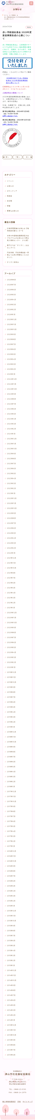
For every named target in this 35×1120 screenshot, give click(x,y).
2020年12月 (12, 613)
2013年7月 (11, 1050)
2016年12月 (11, 851)
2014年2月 (11, 1015)
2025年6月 (11, 349)
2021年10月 (11, 568)
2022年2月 (11, 548)
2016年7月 (11, 876)
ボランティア (12, 191)
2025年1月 (11, 374)
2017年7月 (11, 816)
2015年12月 (11, 911)
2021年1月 (11, 608)
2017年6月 (11, 821)
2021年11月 (11, 563)
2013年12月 (11, 1025)
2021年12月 (11, 558)
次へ (27, 157)
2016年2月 (11, 901)
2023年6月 (11, 468)
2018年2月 (11, 782)
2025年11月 (11, 324)
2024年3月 (11, 424)
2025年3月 (11, 364)
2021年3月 (11, 598)
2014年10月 (11, 980)
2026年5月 (11, 295)
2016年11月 (11, 856)
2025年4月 (11, 359)
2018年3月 (11, 777)
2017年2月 (11, 841)
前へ (7, 157)
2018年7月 (11, 757)
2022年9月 (11, 513)
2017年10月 (11, 801)
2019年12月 (11, 672)
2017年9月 (11, 806)
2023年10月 (12, 449)
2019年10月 (11, 682)
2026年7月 (11, 285)
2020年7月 (11, 637)
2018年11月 (11, 737)
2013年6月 (11, 1055)
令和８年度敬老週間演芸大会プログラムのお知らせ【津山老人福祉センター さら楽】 (18, 238)
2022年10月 (12, 508)
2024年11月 (11, 384)
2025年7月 (11, 344)
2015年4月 (11, 950)
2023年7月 (11, 464)
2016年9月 (11, 866)
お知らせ (10, 186)
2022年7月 (11, 523)
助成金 (9, 196)
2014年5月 (11, 1005)
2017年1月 (11, 846)
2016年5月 (11, 886)
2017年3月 (11, 836)
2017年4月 (11, 831)
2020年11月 (11, 618)
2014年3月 (11, 1010)
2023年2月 (11, 488)
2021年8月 (11, 573)
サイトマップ (28, 1102)
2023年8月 (11, 459)
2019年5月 (11, 707)
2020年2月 (11, 662)
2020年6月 (11, 642)
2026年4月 (11, 300)
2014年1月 (11, 1020)
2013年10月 (11, 1035)
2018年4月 (11, 772)
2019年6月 (11, 702)
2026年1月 (11, 314)
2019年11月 (11, 677)
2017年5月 (11, 826)
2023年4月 (11, 478)
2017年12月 (11, 791)
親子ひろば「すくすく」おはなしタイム (18, 246)
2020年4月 (11, 652)
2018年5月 (11, 767)
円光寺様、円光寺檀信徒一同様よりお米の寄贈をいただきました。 (18, 255)
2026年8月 (11, 280)
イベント (10, 181)
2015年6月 (11, 941)
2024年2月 (11, 429)
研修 (8, 206)
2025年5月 (11, 354)
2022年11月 (11, 503)
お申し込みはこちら (10, 116)
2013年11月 (11, 1030)
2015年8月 (11, 931)
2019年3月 (11, 717)
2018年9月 (11, 747)
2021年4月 (11, 593)
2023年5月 (11, 473)
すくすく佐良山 (13, 262)
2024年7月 (11, 404)
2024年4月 (11, 419)
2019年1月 (11, 727)
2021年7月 (11, 578)
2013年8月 (11, 1045)
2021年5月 (11, 588)
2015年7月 (11, 936)
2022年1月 (11, 553)
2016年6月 (11, 881)
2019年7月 (11, 697)
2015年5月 (11, 946)
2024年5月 (11, 414)
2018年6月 (11, 762)
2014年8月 (11, 990)
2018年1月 (11, 787)
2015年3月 (11, 955)
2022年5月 (11, 533)
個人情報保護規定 (9, 1102)
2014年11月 (11, 975)
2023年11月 (11, 444)
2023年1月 (11, 493)
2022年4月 (11, 538)
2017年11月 (11, 796)
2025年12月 (11, 319)
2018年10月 (11, 742)
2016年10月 (11, 861)
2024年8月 (11, 399)
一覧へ (17, 157)
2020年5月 (11, 647)
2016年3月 (11, 896)
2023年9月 (11, 454)
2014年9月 (11, 985)
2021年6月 (11, 583)
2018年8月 (11, 752)
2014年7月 (11, 995)
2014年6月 (11, 1000)
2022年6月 (11, 528)
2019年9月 (11, 687)
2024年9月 (11, 394)
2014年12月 (11, 970)
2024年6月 (11, 409)
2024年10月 (12, 389)
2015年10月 (11, 921)
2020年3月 (11, 657)
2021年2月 (11, 603)
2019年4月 (11, 712)
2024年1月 (11, 434)
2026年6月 (11, 290)
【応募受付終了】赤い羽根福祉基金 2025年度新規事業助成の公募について (17, 80)
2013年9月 (11, 1040)
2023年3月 (11, 483)
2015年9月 (11, 926)
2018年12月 (11, 732)
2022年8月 (11, 518)
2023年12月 (12, 439)
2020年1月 (11, 667)
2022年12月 (12, 498)
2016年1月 (11, 906)
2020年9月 (11, 627)
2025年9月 (11, 334)
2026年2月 (11, 309)
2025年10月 (12, 329)
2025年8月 (11, 339)
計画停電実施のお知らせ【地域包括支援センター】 (18, 229)
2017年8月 (11, 811)
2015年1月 (11, 965)
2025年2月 (11, 369)
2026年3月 (11, 305)
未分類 (9, 201)
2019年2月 (11, 722)
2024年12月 (12, 379)
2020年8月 (11, 632)
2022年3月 (11, 543)
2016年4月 (11, 891)
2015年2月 (11, 960)
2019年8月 (11, 692)
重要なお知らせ (13, 211)
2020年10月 (12, 623)
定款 (19, 1102)
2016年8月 (11, 871)
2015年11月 (11, 916)
